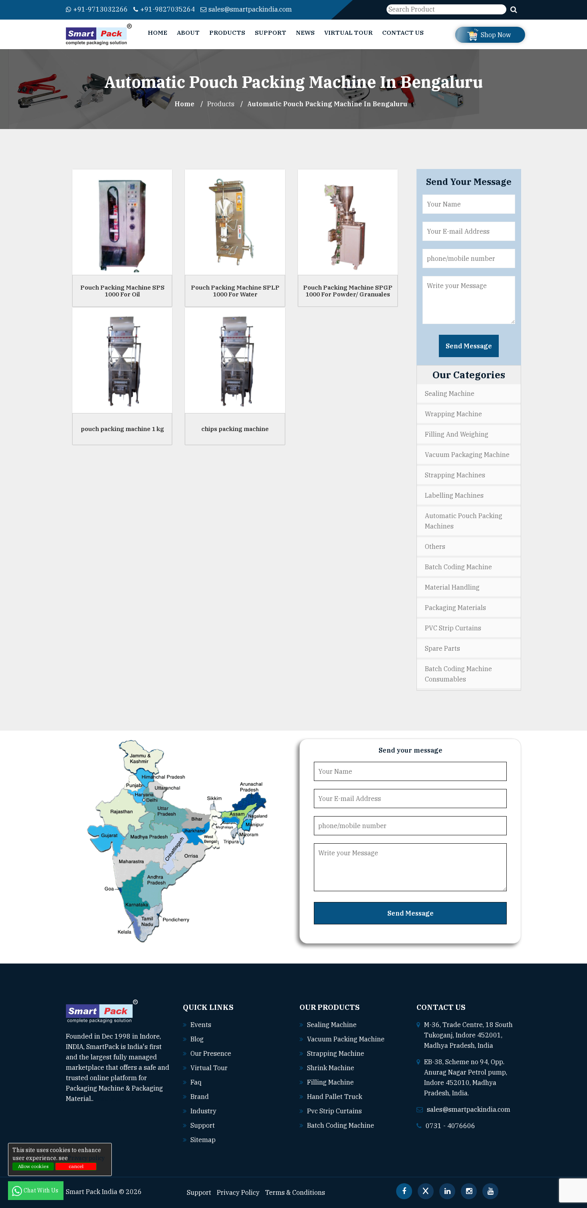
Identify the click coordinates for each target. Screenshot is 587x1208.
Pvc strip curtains (334, 1111)
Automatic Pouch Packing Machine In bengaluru (327, 104)
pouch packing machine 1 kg (122, 429)
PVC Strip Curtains (453, 628)
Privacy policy (86, 1158)
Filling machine (330, 1082)
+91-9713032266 (100, 9)
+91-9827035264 (167, 9)
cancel (76, 1166)
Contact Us (403, 32)
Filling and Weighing (456, 434)
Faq (196, 1082)
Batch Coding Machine (458, 567)
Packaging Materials (455, 608)
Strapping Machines (455, 475)
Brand (199, 1097)
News (305, 32)
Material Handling (452, 587)
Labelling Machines (454, 495)
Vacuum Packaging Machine (467, 455)
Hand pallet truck (334, 1097)
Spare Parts (442, 648)
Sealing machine (332, 1025)
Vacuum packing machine (346, 1039)
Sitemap (203, 1140)
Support (270, 32)
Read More (110, 1099)
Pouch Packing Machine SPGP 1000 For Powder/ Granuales (348, 291)
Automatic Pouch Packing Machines (463, 521)
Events (200, 1025)
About (188, 32)
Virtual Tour (348, 32)
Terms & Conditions (295, 1192)
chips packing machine (235, 429)
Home (157, 32)
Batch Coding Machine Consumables (458, 674)
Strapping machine (335, 1053)
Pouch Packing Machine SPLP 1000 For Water (235, 291)
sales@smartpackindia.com (250, 9)
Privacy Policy (238, 1192)
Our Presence (210, 1053)
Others (435, 546)
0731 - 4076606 (450, 1126)
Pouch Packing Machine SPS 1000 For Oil (122, 291)
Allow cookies (33, 1166)
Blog (197, 1039)
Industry (203, 1111)
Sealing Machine (449, 393)
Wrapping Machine (453, 414)
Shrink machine (330, 1068)
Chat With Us (41, 1190)
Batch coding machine (340, 1125)
